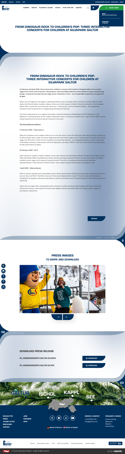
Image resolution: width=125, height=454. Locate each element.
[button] (88, 7)
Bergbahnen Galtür (102, 2)
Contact (6, 427)
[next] (68, 317)
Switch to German (56, 427)
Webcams (108, 422)
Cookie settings (90, 443)
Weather (108, 424)
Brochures (7, 424)
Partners (27, 419)
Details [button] (94, 218)
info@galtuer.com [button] (91, 422)
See (24, 2)
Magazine (114, 2)
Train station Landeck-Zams (114, 400)
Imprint (32, 443)
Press (5, 419)
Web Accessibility (63, 443)
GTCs (53, 443)
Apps (25, 421)
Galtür (4, 2)
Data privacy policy (43, 443)
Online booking (110, 419)
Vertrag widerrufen (77, 443)
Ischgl (11, 2)
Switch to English (72, 427)
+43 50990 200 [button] (90, 419)
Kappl (18, 2)
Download (92, 358)
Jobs (25, 416)
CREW (121, 2)
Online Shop (109, 426)
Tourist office (9, 421)
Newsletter (8, 416)
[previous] (56, 317)
